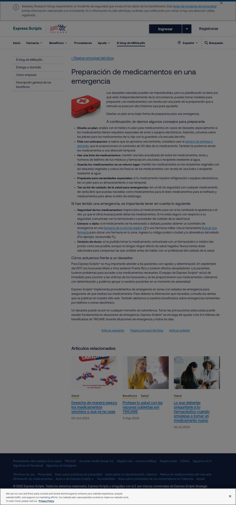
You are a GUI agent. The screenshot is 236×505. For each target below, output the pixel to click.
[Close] (230, 496)
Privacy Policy (46, 500)
